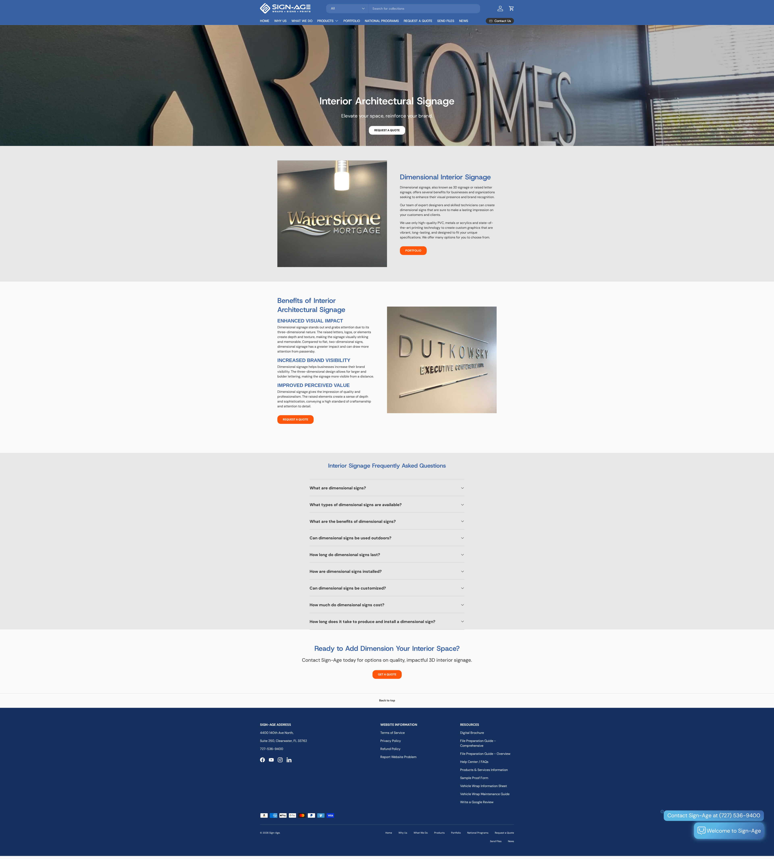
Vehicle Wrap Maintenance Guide (485, 794)
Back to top (387, 700)
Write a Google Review (476, 802)
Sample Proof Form (474, 778)
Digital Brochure (472, 733)
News (463, 21)
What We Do (301, 21)
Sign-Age (274, 832)
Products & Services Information (484, 770)
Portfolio (351, 21)
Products (325, 21)
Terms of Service (392, 733)
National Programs (382, 21)
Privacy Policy (390, 741)
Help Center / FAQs (474, 762)
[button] (511, 8)
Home (264, 21)
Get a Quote (387, 674)
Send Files (445, 21)
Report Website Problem (398, 757)
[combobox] (403, 8)
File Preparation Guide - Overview (485, 754)
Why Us (280, 21)
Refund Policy (390, 749)
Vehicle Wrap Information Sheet (483, 786)
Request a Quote (418, 21)
